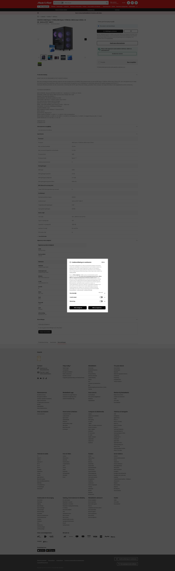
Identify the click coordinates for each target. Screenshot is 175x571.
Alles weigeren (78, 307)
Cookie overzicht (80, 290)
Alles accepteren (97, 307)
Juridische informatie (88, 290)
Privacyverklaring (72, 290)
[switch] (101, 297)
